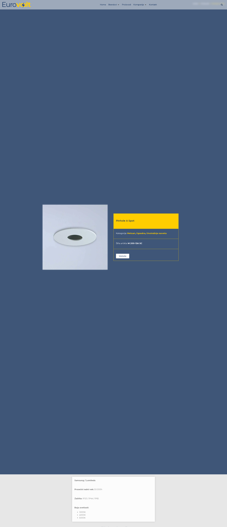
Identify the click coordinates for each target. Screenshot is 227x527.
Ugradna (140, 233)
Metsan (131, 233)
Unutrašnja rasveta (156, 233)
